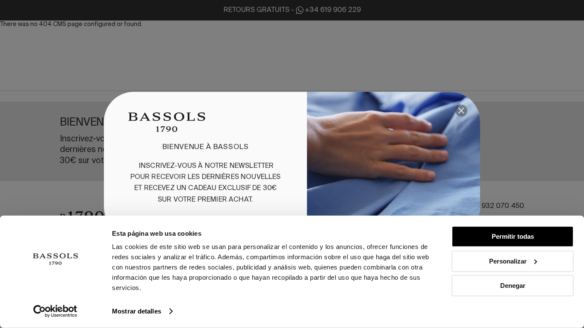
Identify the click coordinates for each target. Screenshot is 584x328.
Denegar (512, 285)
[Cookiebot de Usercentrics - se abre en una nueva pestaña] (55, 311)
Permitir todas (513, 236)
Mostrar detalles (136, 311)
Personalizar (508, 260)
